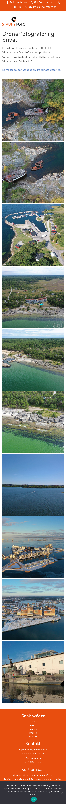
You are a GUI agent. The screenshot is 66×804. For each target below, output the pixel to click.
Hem (33, 721)
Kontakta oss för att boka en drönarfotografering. (31, 70)
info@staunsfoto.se (44, 7)
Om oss (33, 732)
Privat (33, 725)
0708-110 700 (18, 7)
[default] (33, 110)
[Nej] (62, 792)
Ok (33, 799)
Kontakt (33, 736)
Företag (33, 729)
